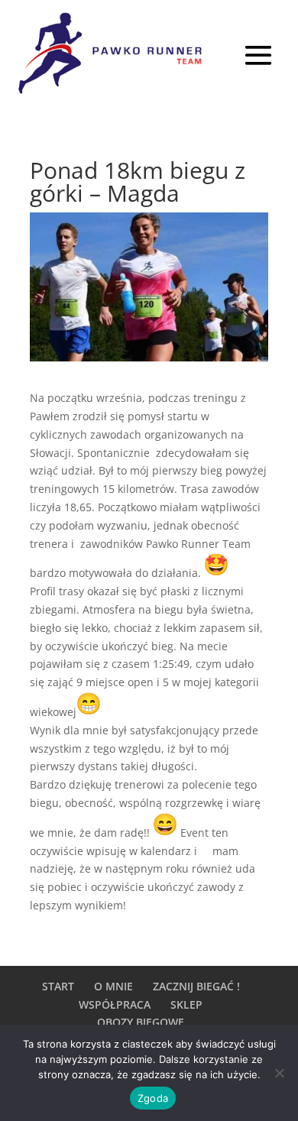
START (58, 986)
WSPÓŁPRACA (115, 1004)
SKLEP (186, 1004)
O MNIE (113, 986)
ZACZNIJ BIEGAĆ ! (196, 986)
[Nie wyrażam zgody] (279, 1073)
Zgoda (153, 1098)
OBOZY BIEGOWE (140, 1022)
